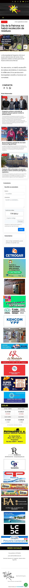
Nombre (6, 191)
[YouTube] (23, 1)
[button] (12, 1)
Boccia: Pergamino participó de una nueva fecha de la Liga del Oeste (13, 143)
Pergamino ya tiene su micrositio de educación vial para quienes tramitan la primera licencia (13, 113)
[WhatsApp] (15, 1)
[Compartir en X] (7, 88)
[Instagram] (20, 1)
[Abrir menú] (3, 17)
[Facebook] (18, 1)
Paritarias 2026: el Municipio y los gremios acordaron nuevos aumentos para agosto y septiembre (14, 170)
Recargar (20, 221)
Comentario (7, 197)
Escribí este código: (10, 210)
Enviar (21, 229)
